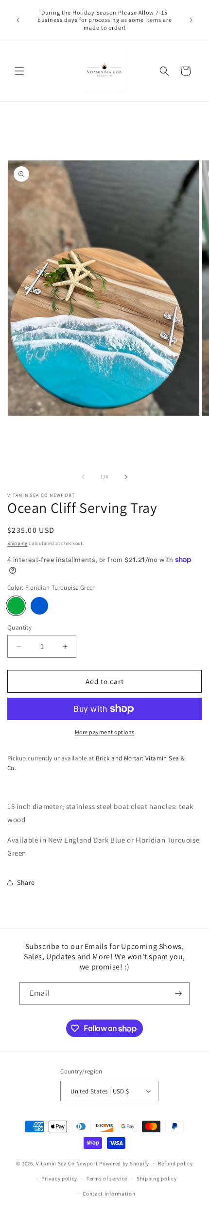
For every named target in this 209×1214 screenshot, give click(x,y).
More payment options (105, 732)
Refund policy (175, 1163)
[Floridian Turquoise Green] (16, 606)
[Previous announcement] (18, 20)
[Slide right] (126, 477)
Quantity (19, 627)
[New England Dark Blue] (39, 606)
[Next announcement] (191, 20)
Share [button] (26, 882)
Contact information (109, 1193)
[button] (19, 71)
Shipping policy (157, 1178)
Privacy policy (59, 1178)
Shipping (17, 543)
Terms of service (107, 1178)
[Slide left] (83, 477)
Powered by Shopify (124, 1163)
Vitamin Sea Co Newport (67, 1163)
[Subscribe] (178, 993)
